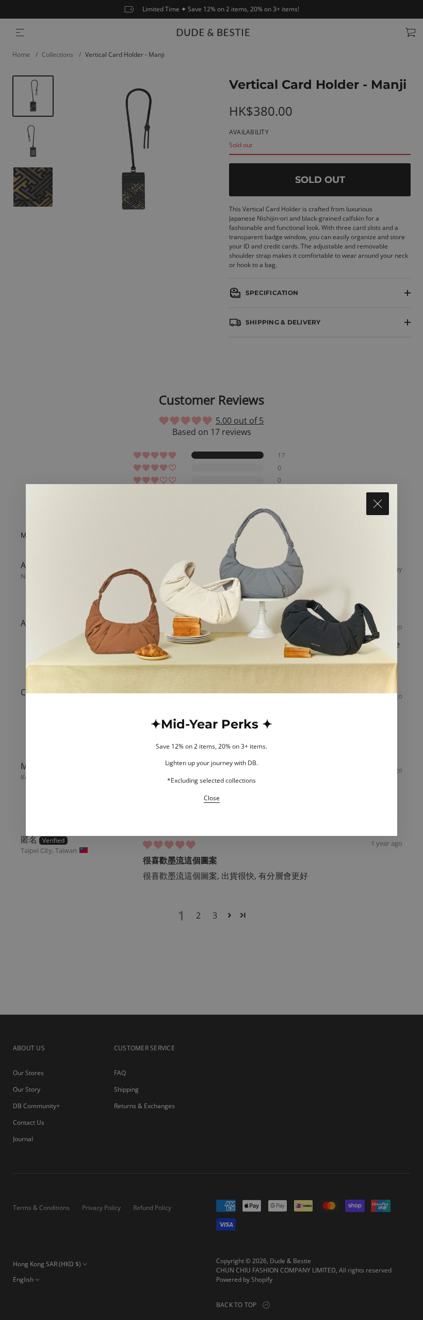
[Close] (377, 503)
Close (212, 798)
